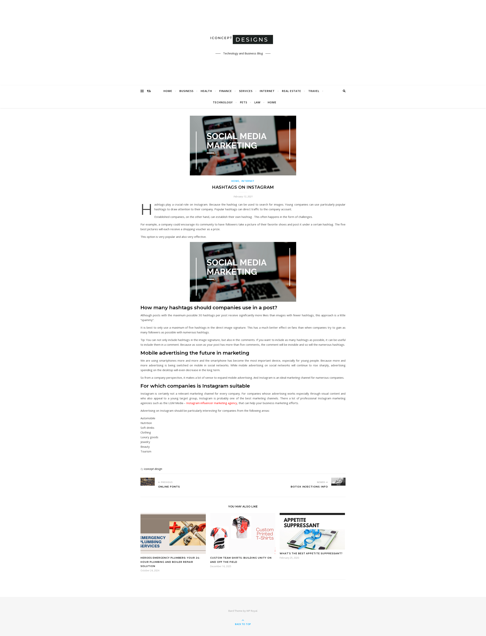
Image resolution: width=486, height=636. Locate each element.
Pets (243, 102)
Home (167, 91)
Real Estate (291, 91)
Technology (223, 102)
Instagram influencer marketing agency (211, 403)
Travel (313, 91)
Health (206, 91)
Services (245, 91)
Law (257, 102)
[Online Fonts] (147, 482)
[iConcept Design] (243, 39)
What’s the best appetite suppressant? (311, 553)
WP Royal (251, 610)
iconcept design (153, 469)
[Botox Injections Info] (338, 482)
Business (186, 91)
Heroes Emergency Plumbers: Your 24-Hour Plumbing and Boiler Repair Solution (170, 562)
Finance (225, 91)
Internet (267, 91)
